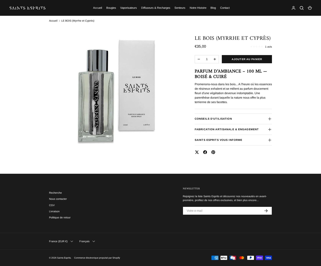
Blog (213, 7)
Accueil (97, 7)
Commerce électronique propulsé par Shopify (97, 258)
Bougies (111, 7)
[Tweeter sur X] (197, 152)
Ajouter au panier (247, 59)
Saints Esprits (64, 258)
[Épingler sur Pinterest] (213, 152)
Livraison (54, 211)
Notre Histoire (198, 7)
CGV (52, 205)
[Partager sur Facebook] (205, 152)
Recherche (55, 192)
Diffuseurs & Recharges (155, 7)
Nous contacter (58, 198)
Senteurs (179, 7)
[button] (310, 8)
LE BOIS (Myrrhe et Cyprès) (77, 20)
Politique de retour (60, 217)
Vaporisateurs (128, 7)
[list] (116, 93)
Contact (225, 7)
